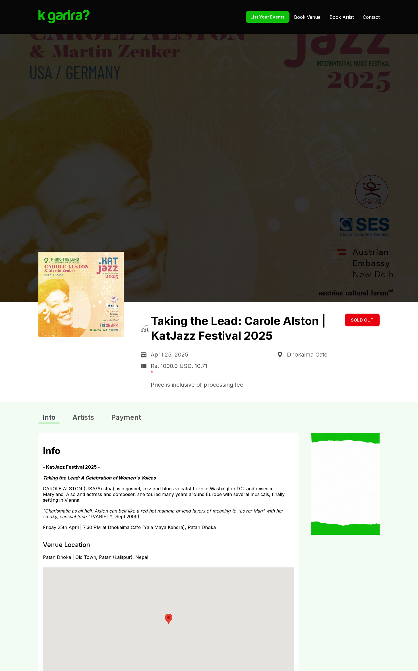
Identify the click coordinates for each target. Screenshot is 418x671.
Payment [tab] (126, 417)
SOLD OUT (362, 320)
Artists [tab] (83, 417)
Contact (371, 17)
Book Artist (342, 17)
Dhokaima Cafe (307, 354)
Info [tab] (49, 417)
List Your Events (268, 17)
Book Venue (307, 17)
